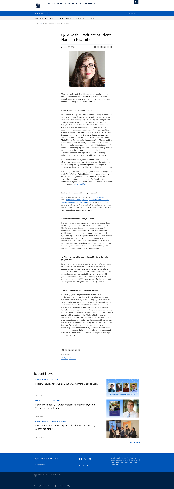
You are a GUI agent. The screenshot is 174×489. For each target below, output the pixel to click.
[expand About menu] (95, 18)
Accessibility (66, 486)
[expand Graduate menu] (56, 18)
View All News (134, 442)
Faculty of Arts (133, 13)
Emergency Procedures (40, 486)
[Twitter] (98, 47)
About (92, 18)
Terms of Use (51, 486)
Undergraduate (38, 18)
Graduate (51, 18)
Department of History (43, 13)
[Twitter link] (86, 459)
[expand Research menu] (73, 18)
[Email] (104, 47)
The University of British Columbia (38, 5)
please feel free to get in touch (86, 184)
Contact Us (83, 465)
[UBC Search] (136, 2)
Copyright (59, 486)
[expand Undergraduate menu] (45, 18)
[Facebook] (95, 47)
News (40, 23)
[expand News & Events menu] (87, 18)
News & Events (80, 18)
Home (35, 23)
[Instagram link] (90, 459)
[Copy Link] (108, 47)
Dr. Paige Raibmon (99, 197)
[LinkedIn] (101, 47)
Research (68, 18)
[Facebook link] (81, 459)
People (61, 18)
